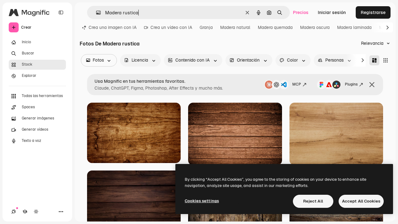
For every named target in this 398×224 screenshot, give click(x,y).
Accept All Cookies (361, 201)
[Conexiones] (14, 212)
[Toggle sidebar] (61, 12)
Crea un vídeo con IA (171, 27)
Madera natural (235, 27)
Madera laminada (354, 27)
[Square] (386, 60)
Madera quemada (275, 27)
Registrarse (373, 12)
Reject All (313, 201)
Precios (300, 12)
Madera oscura (315, 27)
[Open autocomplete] (95, 12)
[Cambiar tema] (36, 212)
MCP (296, 84)
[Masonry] (374, 60)
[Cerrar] (372, 84)
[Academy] (25, 212)
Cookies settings (202, 200)
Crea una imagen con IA (113, 27)
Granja (206, 27)
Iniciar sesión (332, 12)
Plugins (351, 84)
